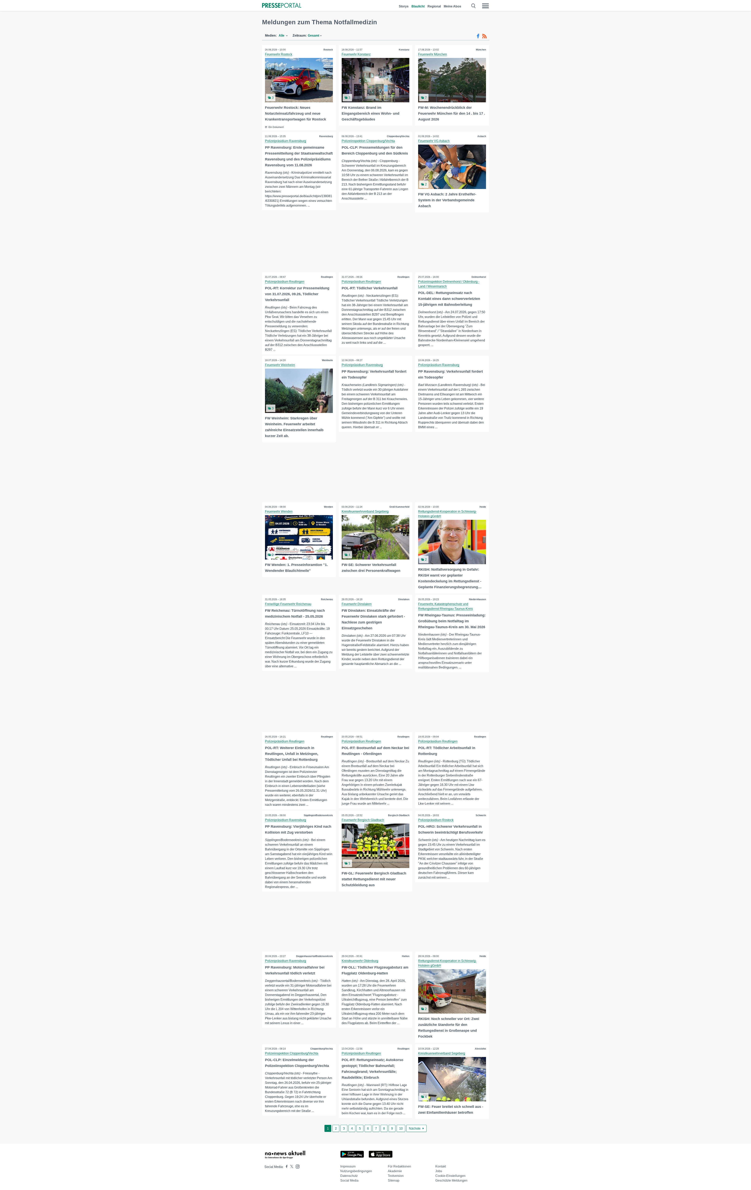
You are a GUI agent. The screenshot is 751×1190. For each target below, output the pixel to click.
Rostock (328, 49)
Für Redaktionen (399, 1166)
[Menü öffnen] (485, 6)
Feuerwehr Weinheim (280, 365)
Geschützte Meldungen (451, 1180)
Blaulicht (418, 6)
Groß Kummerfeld (399, 507)
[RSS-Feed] (484, 36)
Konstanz (404, 49)
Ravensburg (326, 136)
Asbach (481, 136)
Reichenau (327, 599)
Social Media (349, 1180)
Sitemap (393, 1180)
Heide (483, 507)
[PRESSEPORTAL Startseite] (281, 5)
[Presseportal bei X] (290, 1166)
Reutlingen (327, 277)
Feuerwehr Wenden (279, 511)
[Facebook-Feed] (478, 36)
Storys (404, 6)
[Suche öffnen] (473, 6)
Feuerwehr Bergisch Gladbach (363, 820)
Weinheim (327, 360)
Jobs (438, 1171)
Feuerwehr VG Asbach (434, 141)
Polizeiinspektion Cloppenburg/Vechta (368, 141)
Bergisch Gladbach (398, 815)
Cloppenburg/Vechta (398, 136)
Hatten (405, 956)
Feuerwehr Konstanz (356, 54)
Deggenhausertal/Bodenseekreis (314, 956)
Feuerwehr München (432, 54)
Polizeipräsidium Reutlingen (284, 281)
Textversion (396, 1175)
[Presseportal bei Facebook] (285, 1166)
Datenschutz (349, 1175)
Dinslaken (403, 599)
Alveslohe (480, 1048)
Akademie (395, 1171)
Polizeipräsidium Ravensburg (285, 141)
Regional (434, 6)
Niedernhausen (477, 599)
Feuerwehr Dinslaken (357, 604)
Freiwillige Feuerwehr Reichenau (288, 604)
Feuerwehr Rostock (278, 54)
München (481, 49)
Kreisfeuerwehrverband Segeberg (365, 511)
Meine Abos (452, 6)
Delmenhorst (479, 277)
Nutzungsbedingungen (356, 1171)
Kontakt (440, 1166)
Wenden (328, 507)
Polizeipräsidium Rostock (436, 820)
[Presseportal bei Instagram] (296, 1166)
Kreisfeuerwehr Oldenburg (360, 960)
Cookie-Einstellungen (450, 1175)
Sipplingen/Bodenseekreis (318, 815)
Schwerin (481, 815)
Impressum (348, 1166)
